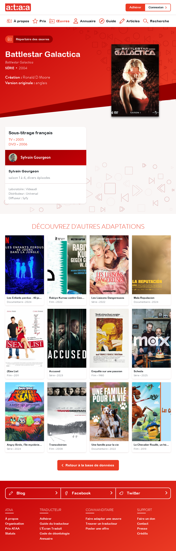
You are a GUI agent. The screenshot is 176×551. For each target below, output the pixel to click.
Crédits (142, 533)
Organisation (14, 523)
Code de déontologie (55, 533)
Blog (20, 493)
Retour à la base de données (89, 465)
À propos (21, 21)
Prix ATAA (12, 528)
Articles (133, 21)
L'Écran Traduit (51, 528)
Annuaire (88, 21)
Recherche (159, 21)
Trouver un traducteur (101, 523)
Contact (142, 523)
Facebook (81, 493)
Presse (142, 528)
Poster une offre (97, 528)
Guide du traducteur (54, 523)
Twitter (133, 493)
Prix (42, 21)
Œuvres (63, 21)
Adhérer (135, 7)
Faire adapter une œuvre (103, 518)
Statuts (10, 533)
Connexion (156, 7)
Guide (111, 21)
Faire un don (146, 518)
